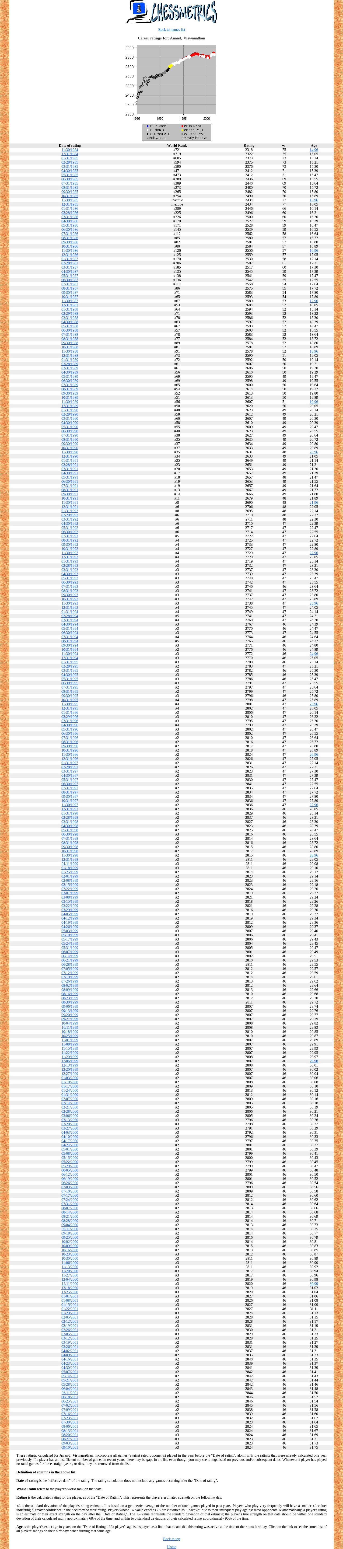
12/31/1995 (69, 708)
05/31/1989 (69, 376)
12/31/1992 (69, 557)
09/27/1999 (69, 1019)
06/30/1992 (69, 532)
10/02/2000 (69, 1242)
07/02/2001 (69, 1405)
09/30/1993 (69, 595)
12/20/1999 (69, 1069)
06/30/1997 (69, 784)
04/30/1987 (69, 271)
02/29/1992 (69, 515)
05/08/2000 (69, 1153)
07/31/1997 (69, 788)
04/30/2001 (69, 1368)
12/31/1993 (69, 607)
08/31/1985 (69, 187)
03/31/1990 (69, 418)
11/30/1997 (70, 805)
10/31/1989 (69, 397)
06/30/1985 (69, 179)
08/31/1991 (69, 490)
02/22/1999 (69, 889)
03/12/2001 (69, 1338)
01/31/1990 (69, 410)
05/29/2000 (69, 1166)
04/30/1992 (69, 523)
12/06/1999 (69, 1061)
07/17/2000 (69, 1195)
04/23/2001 (69, 1363)
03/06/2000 (69, 1116)
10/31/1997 (69, 801)
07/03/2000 (69, 1187)
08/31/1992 (69, 540)
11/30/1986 (70, 250)
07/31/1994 (69, 637)
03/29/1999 (69, 910)
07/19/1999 (69, 977)
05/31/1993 (69, 578)
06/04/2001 (69, 1389)
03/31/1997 (69, 771)
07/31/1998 (69, 838)
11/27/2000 (70, 1275)
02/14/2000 (69, 1103)
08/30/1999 (69, 1002)
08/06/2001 (69, 1426)
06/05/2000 (69, 1170)
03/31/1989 (69, 368)
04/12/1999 (69, 918)
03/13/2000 (69, 1120)
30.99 (314, 1284)
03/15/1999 (69, 901)
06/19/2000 (69, 1179)
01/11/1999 (70, 864)
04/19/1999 (69, 922)
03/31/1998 (69, 822)
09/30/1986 (69, 242)
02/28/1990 (69, 414)
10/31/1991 (69, 498)
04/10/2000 (69, 1137)
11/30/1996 (70, 754)
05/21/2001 (69, 1380)
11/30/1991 (70, 502)
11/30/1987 (70, 301)
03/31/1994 (69, 620)
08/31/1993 (69, 591)
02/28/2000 (69, 1111)
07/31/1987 (69, 284)
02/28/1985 (69, 162)
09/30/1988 (69, 343)
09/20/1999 (69, 1015)
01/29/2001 (69, 1313)
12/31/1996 (69, 759)
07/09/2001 (69, 1410)
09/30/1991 (69, 494)
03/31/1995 (69, 670)
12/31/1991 (69, 507)
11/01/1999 (70, 1040)
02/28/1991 (69, 465)
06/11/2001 (70, 1393)
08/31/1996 (69, 742)
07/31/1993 (69, 586)
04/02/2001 (69, 1351)
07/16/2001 (69, 1414)
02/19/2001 (69, 1326)
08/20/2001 (69, 1435)
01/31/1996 (69, 712)
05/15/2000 (69, 1158)
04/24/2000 (69, 1145)
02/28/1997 (69, 767)
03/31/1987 (69, 267)
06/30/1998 (69, 834)
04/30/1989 (69, 372)
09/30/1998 (69, 847)
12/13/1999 (69, 1065)
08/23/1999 (69, 998)
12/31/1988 (69, 355)
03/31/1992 (69, 519)
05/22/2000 (69, 1162)
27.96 (314, 805)
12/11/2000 (70, 1284)
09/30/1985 (69, 192)
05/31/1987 (69, 276)
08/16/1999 (69, 994)
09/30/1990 (69, 444)
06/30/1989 (69, 381)
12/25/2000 (69, 1292)
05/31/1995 (69, 679)
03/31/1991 (69, 469)
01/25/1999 (69, 872)
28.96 (314, 855)
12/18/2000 (69, 1288)
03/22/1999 (69, 906)
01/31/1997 (69, 763)
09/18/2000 (69, 1233)
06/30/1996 (69, 733)
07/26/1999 (69, 981)
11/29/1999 (70, 1057)
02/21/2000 (69, 1107)
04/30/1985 (69, 171)
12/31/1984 (69, 154)
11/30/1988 (70, 351)
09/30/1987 (69, 292)
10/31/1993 (69, 599)
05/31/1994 (69, 628)
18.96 (314, 351)
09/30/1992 (69, 544)
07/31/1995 (69, 687)
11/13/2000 (70, 1267)
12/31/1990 (69, 456)
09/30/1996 (69, 746)
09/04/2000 (69, 1225)
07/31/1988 (69, 334)
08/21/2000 (69, 1216)
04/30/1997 (69, 775)
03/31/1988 (69, 318)
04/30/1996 (69, 725)
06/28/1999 (69, 964)
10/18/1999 (69, 1032)
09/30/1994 (69, 645)
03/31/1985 (69, 166)
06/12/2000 (69, 1174)
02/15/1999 (69, 885)
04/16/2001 (69, 1359)
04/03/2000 (69, 1132)
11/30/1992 (70, 553)
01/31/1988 (69, 309)
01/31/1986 (69, 208)
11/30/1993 (70, 603)
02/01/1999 (69, 876)
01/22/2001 (69, 1309)
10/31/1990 (69, 448)
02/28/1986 (69, 213)
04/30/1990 (69, 423)
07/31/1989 (69, 385)
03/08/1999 (69, 897)
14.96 (314, 150)
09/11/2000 (70, 1229)
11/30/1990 (70, 452)
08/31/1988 (69, 339)
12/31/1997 (69, 809)
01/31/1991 (69, 460)
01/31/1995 (69, 662)
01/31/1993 (69, 561)
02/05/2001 (69, 1317)
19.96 (314, 402)
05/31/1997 (69, 780)
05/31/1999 (69, 948)
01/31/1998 (69, 813)
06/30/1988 (69, 330)
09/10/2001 (69, 1447)
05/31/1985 (69, 175)
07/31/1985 (69, 183)
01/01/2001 (69, 1296)
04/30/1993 (69, 574)
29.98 (314, 1061)
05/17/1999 (69, 939)
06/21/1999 (69, 960)
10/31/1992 (69, 549)
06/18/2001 (69, 1397)
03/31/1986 (69, 217)
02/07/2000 (69, 1099)
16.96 (314, 250)
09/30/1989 (69, 393)
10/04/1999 (69, 1023)
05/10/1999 (69, 935)
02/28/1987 (69, 263)
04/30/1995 (69, 675)
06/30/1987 (69, 280)
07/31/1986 (69, 234)
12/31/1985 (69, 204)
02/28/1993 (69, 565)
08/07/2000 (69, 1208)
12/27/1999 (69, 1074)
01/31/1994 (69, 612)
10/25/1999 (69, 1036)
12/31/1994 (69, 658)
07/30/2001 (69, 1422)
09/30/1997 (69, 796)
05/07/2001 (69, 1372)
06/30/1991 (69, 481)
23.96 (314, 603)
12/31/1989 (69, 406)
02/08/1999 (69, 880)
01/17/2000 (69, 1086)
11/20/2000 (70, 1271)
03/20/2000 (69, 1124)
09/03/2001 (69, 1443)
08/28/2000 (69, 1221)
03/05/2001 (69, 1334)
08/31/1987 (69, 288)
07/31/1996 (69, 738)
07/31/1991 (69, 486)
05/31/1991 (69, 477)
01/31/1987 (69, 259)
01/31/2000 (69, 1095)
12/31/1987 (69, 305)
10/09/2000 (69, 1246)
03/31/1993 (69, 570)
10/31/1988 (69, 347)
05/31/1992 (69, 528)
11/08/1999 (70, 1044)
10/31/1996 (69, 750)
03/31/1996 (69, 721)
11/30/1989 (70, 402)
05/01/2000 (69, 1149)
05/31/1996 (69, 729)
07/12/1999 (69, 973)
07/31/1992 (69, 536)
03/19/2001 (69, 1342)
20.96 (314, 452)
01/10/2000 (69, 1082)
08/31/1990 (69, 439)
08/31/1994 (69, 641)
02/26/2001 (69, 1330)
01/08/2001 (69, 1300)
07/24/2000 (69, 1200)
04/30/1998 (69, 826)
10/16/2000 (69, 1250)
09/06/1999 (69, 1006)
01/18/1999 (69, 868)
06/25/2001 (69, 1401)
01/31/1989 (69, 360)
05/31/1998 (69, 830)
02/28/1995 (69, 666)
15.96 (314, 200)
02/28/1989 (69, 364)
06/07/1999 (69, 952)
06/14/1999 (69, 956)
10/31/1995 (69, 700)
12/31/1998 (69, 859)
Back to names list (171, 29)
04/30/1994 (69, 624)
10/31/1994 (69, 649)
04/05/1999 (69, 914)
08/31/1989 (69, 389)
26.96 (314, 754)
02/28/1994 (69, 616)
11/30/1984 (70, 150)
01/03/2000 (69, 1078)
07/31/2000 (69, 1204)
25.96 (314, 704)
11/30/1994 (70, 654)
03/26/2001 (69, 1347)
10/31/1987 (69, 297)
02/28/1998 (69, 817)
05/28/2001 (69, 1384)
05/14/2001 (69, 1376)
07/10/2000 (69, 1191)
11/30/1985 (70, 200)
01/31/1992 (69, 511)
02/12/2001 (69, 1321)
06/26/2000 (69, 1183)
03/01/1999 (69, 893)
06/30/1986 (69, 229)
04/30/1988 (69, 322)
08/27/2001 (69, 1439)
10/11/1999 (70, 1027)
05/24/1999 (69, 943)
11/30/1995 (70, 704)
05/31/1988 (69, 326)
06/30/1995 (69, 683)
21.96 (314, 502)
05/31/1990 (69, 427)
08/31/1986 (69, 238)
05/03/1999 (69, 931)
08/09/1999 (69, 990)
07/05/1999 (69, 969)
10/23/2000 (69, 1254)
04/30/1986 (69, 221)
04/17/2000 (69, 1141)
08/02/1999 (69, 985)
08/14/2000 (69, 1212)
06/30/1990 (69, 431)
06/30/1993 (69, 582)
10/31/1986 (69, 246)
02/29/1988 (69, 313)
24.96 (314, 654)
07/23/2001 (69, 1418)
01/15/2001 (69, 1305)
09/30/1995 (69, 696)
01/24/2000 (69, 1090)
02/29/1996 (69, 717)
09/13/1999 (69, 1011)
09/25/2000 (69, 1237)
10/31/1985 (69, 196)
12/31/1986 (69, 255)
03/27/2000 (69, 1128)
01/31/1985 (69, 158)
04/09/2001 (69, 1355)
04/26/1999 (69, 927)
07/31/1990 (69, 435)
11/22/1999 (70, 1053)
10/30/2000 (69, 1258)
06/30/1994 (69, 633)
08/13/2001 (69, 1431)
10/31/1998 (69, 851)
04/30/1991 (69, 473)
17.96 (314, 301)
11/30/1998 (70, 855)
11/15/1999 (70, 1048)
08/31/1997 (69, 792)
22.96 (314, 553)
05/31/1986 (69, 225)
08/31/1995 (69, 691)
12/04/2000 (69, 1279)
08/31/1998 (69, 843)
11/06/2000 (70, 1263)
